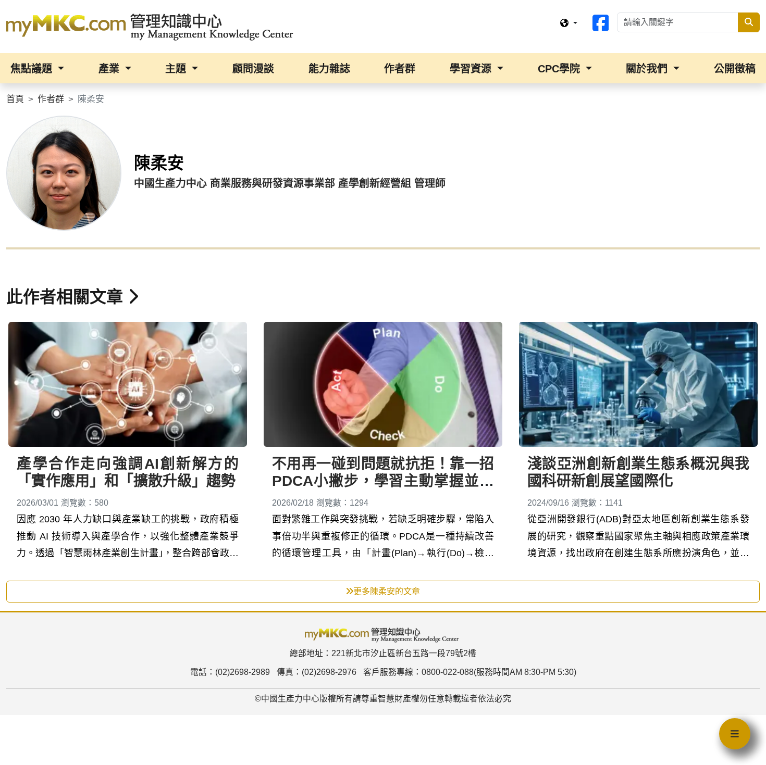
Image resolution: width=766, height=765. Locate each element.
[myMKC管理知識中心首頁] (152, 26)
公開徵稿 (735, 68)
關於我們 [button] (648, 68)
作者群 (399, 68)
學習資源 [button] (472, 68)
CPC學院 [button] (560, 68)
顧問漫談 (253, 68)
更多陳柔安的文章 (386, 591)
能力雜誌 (329, 68)
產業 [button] (110, 68)
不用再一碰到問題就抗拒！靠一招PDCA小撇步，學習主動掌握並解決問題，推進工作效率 (383, 481)
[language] (568, 23)
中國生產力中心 (290, 698)
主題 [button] (177, 68)
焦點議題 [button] (32, 68)
